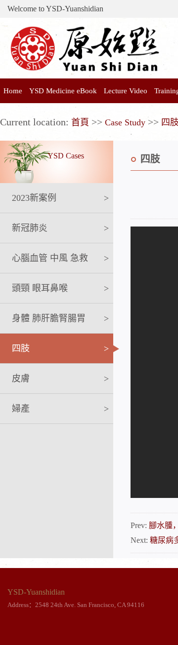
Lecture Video (125, 91)
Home (12, 91)
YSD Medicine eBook (63, 91)
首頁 (80, 122)
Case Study (125, 122)
